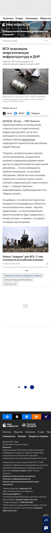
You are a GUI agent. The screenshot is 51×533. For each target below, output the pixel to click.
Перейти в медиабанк (38, 97)
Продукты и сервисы (38, 436)
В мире (41, 432)
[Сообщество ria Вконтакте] (26, 416)
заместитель (28, 139)
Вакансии (7, 447)
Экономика (30, 432)
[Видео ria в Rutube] (46, 416)
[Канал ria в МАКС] (7, 416)
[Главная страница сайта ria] (15, 24)
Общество (18, 432)
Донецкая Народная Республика (18, 280)
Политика (7, 432)
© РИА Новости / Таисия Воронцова (16, 97)
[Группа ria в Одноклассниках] (36, 416)
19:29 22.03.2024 (10, 41)
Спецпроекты (9, 436)
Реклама (22, 436)
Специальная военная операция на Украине (23, 275)
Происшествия (10, 284)
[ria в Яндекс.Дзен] (17, 416)
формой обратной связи (27, 499)
